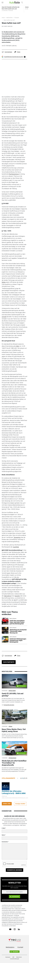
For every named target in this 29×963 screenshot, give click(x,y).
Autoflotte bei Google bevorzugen (13, 56)
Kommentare (8, 52)
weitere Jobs (6, 803)
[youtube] (10, 929)
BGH (17, 346)
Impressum (7, 957)
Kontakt (20, 947)
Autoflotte (16, 547)
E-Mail (3, 828)
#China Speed (12, 690)
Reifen (4, 282)
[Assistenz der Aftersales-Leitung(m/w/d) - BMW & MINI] (6, 786)
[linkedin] (19, 929)
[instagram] (15, 929)
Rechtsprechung (14, 174)
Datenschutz (19, 957)
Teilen (18, 52)
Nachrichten (9, 17)
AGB (13, 957)
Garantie (17, 596)
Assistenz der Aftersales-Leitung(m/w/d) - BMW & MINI (14, 792)
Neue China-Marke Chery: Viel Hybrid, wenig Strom (14, 730)
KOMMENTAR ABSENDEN (14, 870)
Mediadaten (10, 947)
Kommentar (5, 841)
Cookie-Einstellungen (14, 958)
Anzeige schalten (20, 803)
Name (3, 835)
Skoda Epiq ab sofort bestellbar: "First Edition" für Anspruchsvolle (14, 763)
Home (3, 17)
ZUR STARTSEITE (8, 662)
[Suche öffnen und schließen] (21, 2)
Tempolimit (17, 537)
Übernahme (7, 596)
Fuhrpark (16, 17)
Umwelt (4, 316)
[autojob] (23, 778)
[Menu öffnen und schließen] (3, 2)
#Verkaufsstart (12, 758)
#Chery (10, 726)
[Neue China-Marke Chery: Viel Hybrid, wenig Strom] (14, 717)
